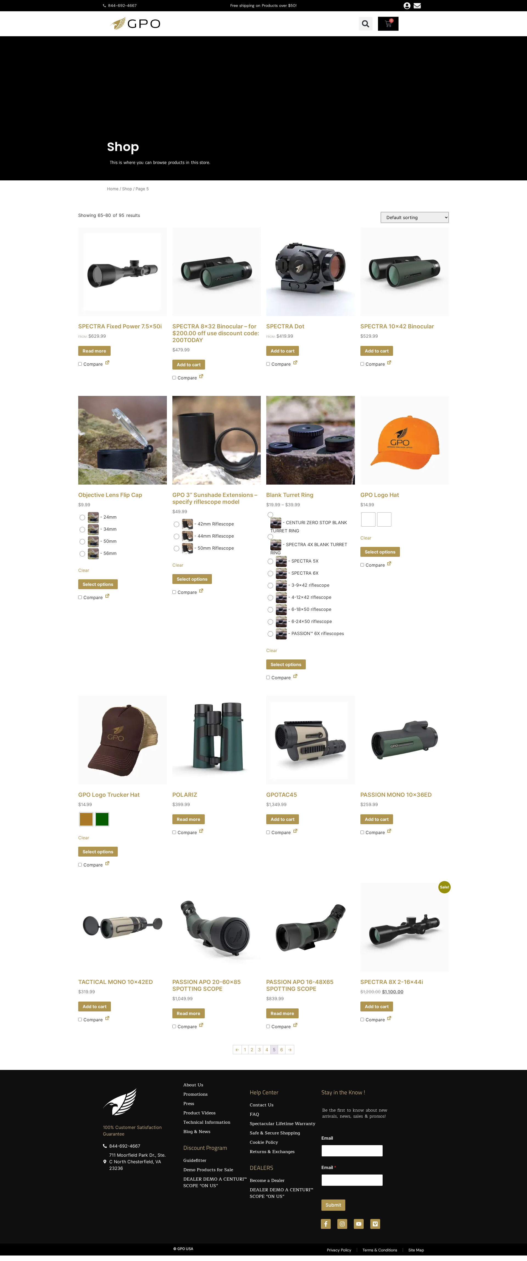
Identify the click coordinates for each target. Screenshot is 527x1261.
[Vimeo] (375, 1224)
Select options (98, 584)
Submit (333, 1205)
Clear (83, 570)
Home (113, 188)
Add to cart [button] (189, 364)
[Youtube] (359, 1224)
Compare (92, 364)
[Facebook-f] (326, 1224)
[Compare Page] (107, 363)
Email (327, 1138)
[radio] (99, 517)
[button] (365, 23)
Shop (127, 188)
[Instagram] (342, 1224)
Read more (94, 351)
